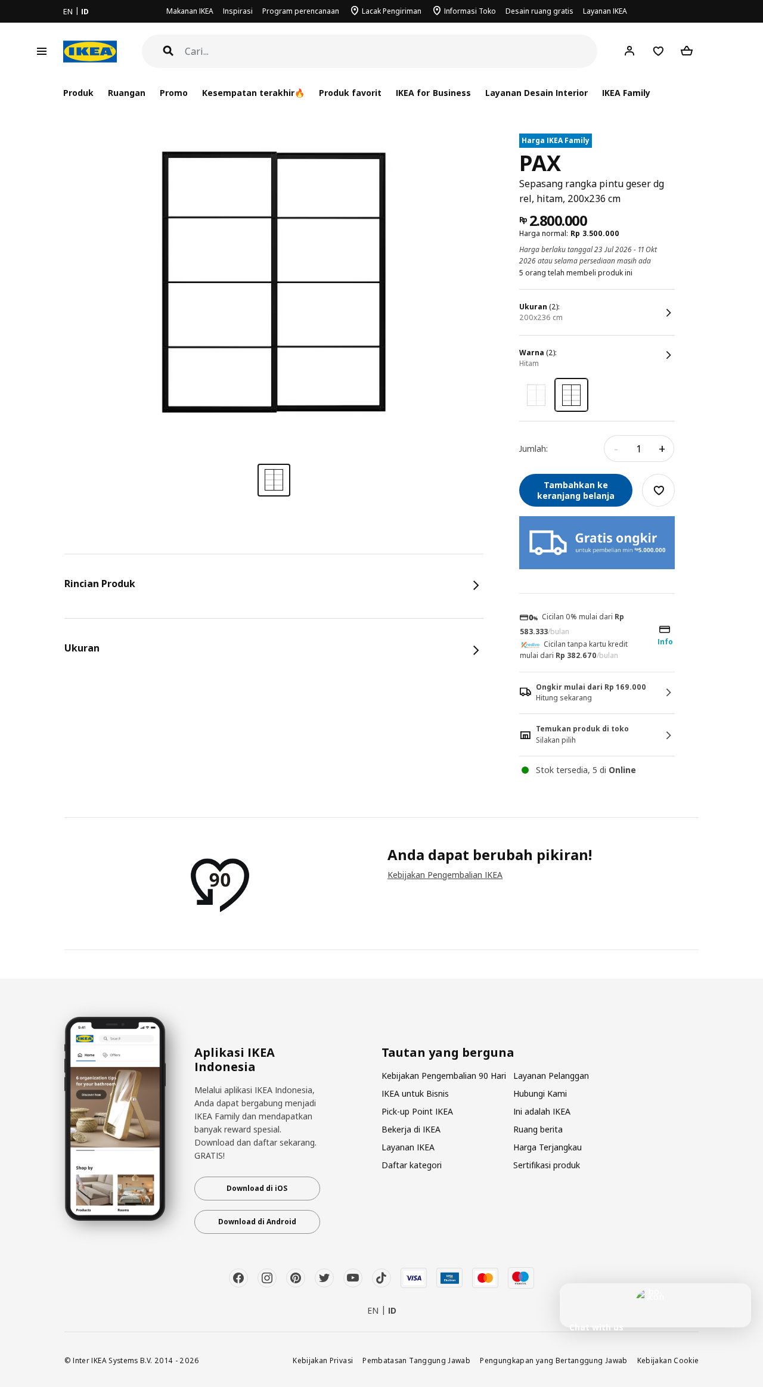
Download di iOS (257, 1188)
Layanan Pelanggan (551, 1075)
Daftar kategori (412, 1165)
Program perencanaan (300, 11)
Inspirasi (238, 11)
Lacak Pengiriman (391, 11)
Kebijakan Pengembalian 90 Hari (444, 1075)
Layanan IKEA (605, 11)
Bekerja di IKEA (411, 1129)
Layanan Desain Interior (536, 92)
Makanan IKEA (189, 11)
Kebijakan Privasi (323, 1360)
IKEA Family (626, 92)
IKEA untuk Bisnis (415, 1093)
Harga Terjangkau (547, 1147)
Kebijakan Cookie (668, 1360)
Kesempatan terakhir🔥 (253, 92)
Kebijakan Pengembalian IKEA (445, 874)
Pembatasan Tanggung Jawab (416, 1360)
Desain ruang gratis (539, 11)
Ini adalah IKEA (541, 1111)
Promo (174, 92)
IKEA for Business (433, 92)
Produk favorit (350, 92)
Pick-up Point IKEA (417, 1111)
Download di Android (257, 1222)
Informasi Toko (470, 11)
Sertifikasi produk (546, 1165)
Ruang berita (538, 1129)
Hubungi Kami (540, 1093)
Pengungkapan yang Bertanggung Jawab (554, 1360)
